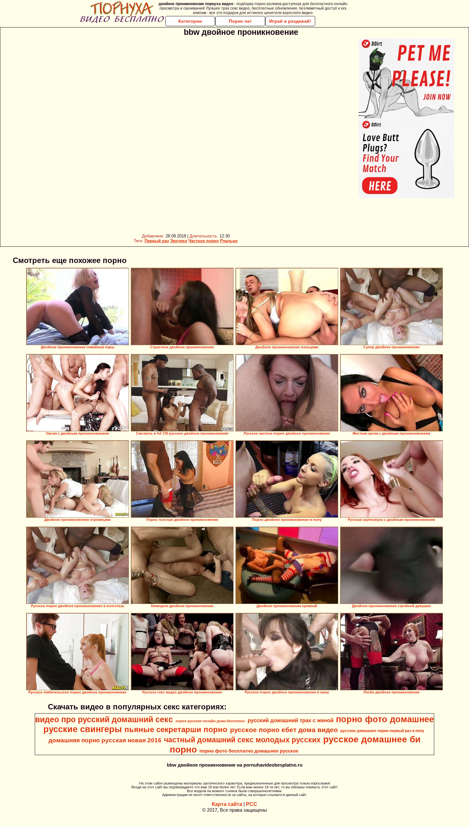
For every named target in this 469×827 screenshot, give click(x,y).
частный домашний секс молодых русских (242, 740)
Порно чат (240, 21)
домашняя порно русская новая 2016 (104, 740)
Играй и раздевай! (290, 21)
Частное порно (203, 240)
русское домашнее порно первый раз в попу (382, 731)
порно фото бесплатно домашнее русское (248, 751)
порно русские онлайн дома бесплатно (210, 721)
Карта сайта (227, 804)
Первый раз (157, 240)
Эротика (178, 240)
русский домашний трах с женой (290, 720)
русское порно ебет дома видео (284, 730)
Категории (190, 21)
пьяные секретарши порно (175, 729)
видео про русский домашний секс (104, 719)
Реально (229, 240)
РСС (251, 804)
